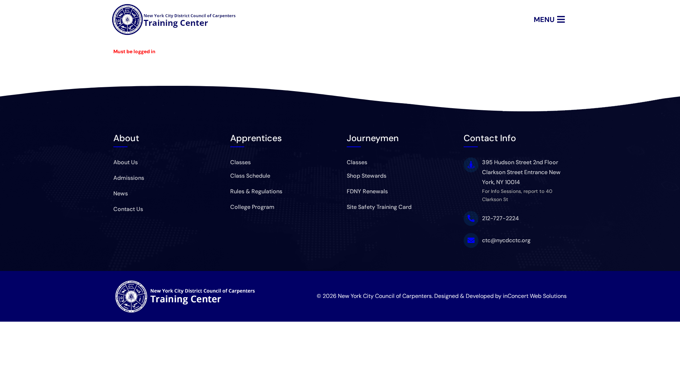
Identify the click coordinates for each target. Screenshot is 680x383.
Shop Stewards (366, 175)
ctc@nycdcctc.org (506, 240)
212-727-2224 (500, 218)
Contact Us (128, 209)
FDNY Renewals (367, 191)
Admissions (128, 178)
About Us (125, 162)
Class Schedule (250, 175)
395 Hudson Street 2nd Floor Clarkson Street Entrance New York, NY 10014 (521, 172)
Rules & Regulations (256, 191)
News (120, 193)
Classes (240, 162)
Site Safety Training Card (379, 207)
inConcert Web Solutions (535, 296)
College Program (252, 207)
